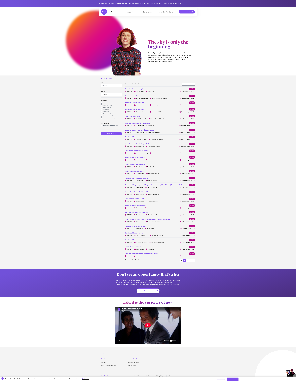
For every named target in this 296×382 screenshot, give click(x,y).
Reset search (110, 133)
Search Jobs (115, 12)
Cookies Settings (221, 379)
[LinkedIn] (104, 376)
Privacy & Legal (160, 376)
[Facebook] (101, 376)
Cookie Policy (147, 376)
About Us (130, 12)
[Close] (293, 379)
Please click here (122, 3)
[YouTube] (108, 376)
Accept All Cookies (233, 379)
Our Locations (147, 12)
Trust (170, 376)
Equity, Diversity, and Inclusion (108, 365)
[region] (148, 379)
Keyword (103, 82)
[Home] (101, 78)
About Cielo (103, 362)
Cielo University (132, 365)
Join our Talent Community (147, 291)
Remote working (105, 123)
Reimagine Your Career (166, 12)
